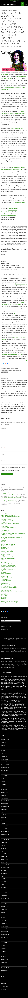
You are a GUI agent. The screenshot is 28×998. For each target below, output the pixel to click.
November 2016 (5, 901)
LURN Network (4, 572)
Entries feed (4, 983)
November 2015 (5, 934)
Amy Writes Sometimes (6, 518)
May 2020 (3, 784)
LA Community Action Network (8, 566)
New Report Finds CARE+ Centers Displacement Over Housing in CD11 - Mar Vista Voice (14, 677)
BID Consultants (6, 368)
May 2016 (3, 917)
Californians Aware (5, 529)
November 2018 (5, 834)
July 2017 (3, 878)
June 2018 (3, 848)
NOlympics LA (4, 576)
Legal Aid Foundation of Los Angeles (9, 561)
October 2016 (4, 903)
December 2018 (5, 831)
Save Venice (3, 589)
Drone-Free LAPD (5, 540)
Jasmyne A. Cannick (5, 554)
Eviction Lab (4, 543)
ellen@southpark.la (13, 208)
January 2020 (4, 795)
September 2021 (5, 739)
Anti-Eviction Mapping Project (8, 520)
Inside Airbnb (4, 552)
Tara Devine (5, 372)
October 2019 (4, 803)
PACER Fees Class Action (7, 577)
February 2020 (4, 792)
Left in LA (3, 559)
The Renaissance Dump (6, 584)
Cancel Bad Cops (5, 530)
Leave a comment (17, 46)
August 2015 (4, 942)
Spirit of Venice (4, 594)
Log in (2, 980)
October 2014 (4, 970)
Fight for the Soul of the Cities (8, 544)
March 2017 (4, 890)
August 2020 (4, 775)
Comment (4, 428)
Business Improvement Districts (9, 10)
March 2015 (4, 956)
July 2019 (3, 812)
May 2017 (3, 884)
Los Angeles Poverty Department (9, 568)
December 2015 (5, 931)
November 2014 (5, 967)
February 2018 (4, 859)
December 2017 (5, 865)
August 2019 (4, 809)
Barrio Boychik (4, 522)
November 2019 (5, 800)
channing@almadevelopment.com (8, 215)
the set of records (20, 284)
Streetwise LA (4, 598)
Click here (3, 638)
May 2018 (3, 851)
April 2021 (3, 753)
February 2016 (4, 926)
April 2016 (3, 920)
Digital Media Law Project (7, 538)
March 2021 (4, 756)
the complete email (20, 202)
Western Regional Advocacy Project (9, 602)
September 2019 (5, 806)
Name (3, 448)
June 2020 (3, 781)
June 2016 (3, 915)
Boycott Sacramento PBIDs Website (9, 525)
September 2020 (5, 773)
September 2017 (5, 873)
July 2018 (3, 845)
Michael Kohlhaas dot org (8, 4)
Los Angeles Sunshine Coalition (8, 569)
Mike (11, 46)
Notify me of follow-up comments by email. (13, 467)
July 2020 (3, 778)
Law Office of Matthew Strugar (8, 558)
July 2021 (3, 745)
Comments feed (4, 986)
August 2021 (4, 742)
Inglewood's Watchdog (6, 550)
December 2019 (5, 798)
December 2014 (5, 965)
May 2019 (3, 817)
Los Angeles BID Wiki (8, 661)
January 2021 (4, 762)
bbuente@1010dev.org (6, 212)
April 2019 (3, 820)
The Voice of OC (5, 600)
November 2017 (5, 867)
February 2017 (4, 892)
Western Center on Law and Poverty (9, 601)
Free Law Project (5, 547)
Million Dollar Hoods (6, 573)
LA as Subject (4, 562)
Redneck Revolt (4, 583)
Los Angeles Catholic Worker (9, 494)
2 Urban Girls (4, 513)
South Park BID (5, 74)
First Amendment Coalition (7, 545)
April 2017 (3, 887)
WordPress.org (4, 989)
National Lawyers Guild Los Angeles (9, 575)
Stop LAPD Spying (5, 595)
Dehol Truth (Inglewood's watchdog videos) (11, 537)
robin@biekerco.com (12, 210)
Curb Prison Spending (6, 536)
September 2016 (5, 906)
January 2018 (4, 862)
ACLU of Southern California (8, 515)
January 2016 (4, 929)
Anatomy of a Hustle (6, 519)
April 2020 (3, 787)
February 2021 (4, 759)
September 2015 (5, 940)
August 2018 (4, 842)
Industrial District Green (7, 551)
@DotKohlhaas (4, 629)
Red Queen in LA (5, 582)
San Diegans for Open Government (9, 587)
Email (2, 454)
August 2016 (4, 909)
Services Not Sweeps (6, 590)
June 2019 (3, 814)
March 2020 (4, 789)
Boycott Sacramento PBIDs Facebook (10, 523)
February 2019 (4, 826)
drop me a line (10, 667)
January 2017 (4, 895)
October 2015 (4, 937)
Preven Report (4, 579)
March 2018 (4, 856)
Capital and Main (5, 531)
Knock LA (3, 555)
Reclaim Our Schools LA (6, 580)
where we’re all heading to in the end (12, 354)
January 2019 (4, 828)
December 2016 (5, 898)
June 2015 (3, 948)
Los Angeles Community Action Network (11, 497)
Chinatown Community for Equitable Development (13, 533)
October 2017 (4, 870)
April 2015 (3, 954)
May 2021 (3, 750)
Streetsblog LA (4, 597)
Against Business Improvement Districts (10, 516)
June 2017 (3, 881)
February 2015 (4, 959)
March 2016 (4, 923)
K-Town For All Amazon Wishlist (9, 500)
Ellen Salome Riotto (7, 370)
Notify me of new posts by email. (10, 470)
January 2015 (4, 962)
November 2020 (5, 767)
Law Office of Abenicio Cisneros (8, 557)
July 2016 (3, 912)
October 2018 (4, 837)
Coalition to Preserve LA (7, 534)
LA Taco (3, 570)
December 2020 (5, 764)
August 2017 (4, 876)
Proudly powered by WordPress (7, 996)
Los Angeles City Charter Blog (8, 565)
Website (3, 461)
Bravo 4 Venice (4, 526)
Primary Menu (26, 4)
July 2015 (3, 945)
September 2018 (5, 839)
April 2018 (3, 853)
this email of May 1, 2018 (17, 128)
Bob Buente (14, 368)
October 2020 (4, 770)
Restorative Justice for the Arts (8, 586)
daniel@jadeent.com (5, 213)
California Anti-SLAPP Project (8, 527)
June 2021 (3, 748)
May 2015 (3, 951)
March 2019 (4, 823)
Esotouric (3, 541)
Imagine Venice (4, 548)
